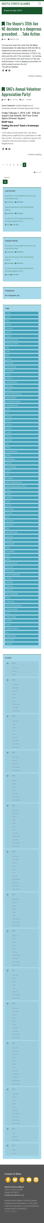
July (13, 701)
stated (24, 51)
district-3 (8, 424)
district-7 (8, 332)
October (15, 707)
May (13, 694)
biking (8, 597)
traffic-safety (9, 363)
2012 (13, 1145)
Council (8, 624)
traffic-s (8, 559)
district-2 (8, 324)
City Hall (8, 505)
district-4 (8, 359)
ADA (7, 413)
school (8, 501)
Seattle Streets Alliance (16, 3)
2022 (13, 776)
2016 (13, 1003)
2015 (13, 1043)
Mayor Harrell (10, 571)
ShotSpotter (9, 478)
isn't (7, 67)
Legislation (9, 644)
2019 (13, 894)
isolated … (15, 67)
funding (8, 432)
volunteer (28, 99)
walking (8, 317)
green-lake (9, 497)
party (22, 99)
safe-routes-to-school (12, 340)
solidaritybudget (11, 467)
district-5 (8, 421)
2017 (13, 970)
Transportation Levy (12, 405)
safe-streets (9, 386)
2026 (13, 663)
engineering (9, 586)
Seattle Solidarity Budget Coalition (16, 486)
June (14, 698)
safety (8, 351)
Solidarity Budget (11, 367)
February (15, 688)
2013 (13, 1129)
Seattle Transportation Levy (14, 394)
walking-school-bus (11, 382)
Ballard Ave (9, 590)
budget (8, 313)
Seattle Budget (10, 459)
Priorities (8, 494)
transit (8, 547)
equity (8, 613)
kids (7, 444)
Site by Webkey (11, 1211)
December (16, 711)
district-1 (8, 471)
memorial (9, 417)
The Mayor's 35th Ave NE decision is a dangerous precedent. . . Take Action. (21, 28)
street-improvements (12, 344)
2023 (13, 752)
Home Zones (10, 509)
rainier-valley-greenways (13, 574)
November (16, 744)
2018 (13, 931)
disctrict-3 (9, 378)
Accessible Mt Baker (12, 609)
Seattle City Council (11, 563)
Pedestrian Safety (11, 617)
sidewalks (9, 621)
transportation (10, 551)
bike (7, 632)
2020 (13, 852)
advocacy (9, 428)
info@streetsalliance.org (14, 1195)
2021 (13, 805)
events (8, 555)
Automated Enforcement (13, 401)
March (14, 671)
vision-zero (9, 328)
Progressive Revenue (12, 628)
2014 (13, 1089)
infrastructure (10, 601)
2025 (13, 680)
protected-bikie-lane (11, 451)
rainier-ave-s (9, 536)
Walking (8, 455)
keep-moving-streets (12, 594)
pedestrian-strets (11, 636)
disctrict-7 (9, 463)
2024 (7, 474)
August (14, 737)
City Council (9, 521)
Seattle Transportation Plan (14, 482)
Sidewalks (9, 440)
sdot (7, 347)
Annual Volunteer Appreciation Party (25, 108)
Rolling (8, 447)
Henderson (9, 540)
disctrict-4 (9, 436)
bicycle (8, 374)
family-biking (10, 640)
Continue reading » (35, 76)
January (15, 668)
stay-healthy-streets (11, 532)
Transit (8, 409)
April (14, 674)
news (7, 321)
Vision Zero (9, 567)
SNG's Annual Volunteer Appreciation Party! (21, 91)
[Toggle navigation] (39, 3)
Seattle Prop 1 (10, 524)
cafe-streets (9, 582)
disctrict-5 (9, 390)
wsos (7, 355)
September (16, 704)
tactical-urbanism (11, 397)
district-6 (8, 336)
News (7, 528)
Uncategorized (10, 544)
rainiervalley (9, 371)
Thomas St (9, 513)
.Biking (8, 490)
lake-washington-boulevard (14, 605)
